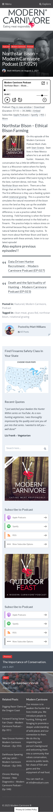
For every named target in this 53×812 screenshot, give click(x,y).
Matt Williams (14, 70)
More (5, 118)
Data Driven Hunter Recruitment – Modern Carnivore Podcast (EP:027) (26, 266)
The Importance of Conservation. (24, 662)
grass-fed (33, 312)
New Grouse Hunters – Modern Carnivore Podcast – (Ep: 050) (13, 742)
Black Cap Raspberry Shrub (20, 683)
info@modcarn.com (39, 782)
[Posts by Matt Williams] (9, 330)
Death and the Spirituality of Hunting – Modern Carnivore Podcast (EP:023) (27, 287)
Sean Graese (38, 147)
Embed (36, 110)
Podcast (30, 47)
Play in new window (21, 107)
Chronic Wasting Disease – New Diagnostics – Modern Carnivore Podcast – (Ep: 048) (13, 782)
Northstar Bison (10, 185)
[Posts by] (4, 70)
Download (39, 107)
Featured (6, 47)
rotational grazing (17, 196)
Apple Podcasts (21, 114)
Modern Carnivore (18, 47)
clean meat (20, 312)
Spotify (34, 114)
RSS (42, 114)
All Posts (24, 331)
